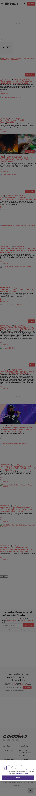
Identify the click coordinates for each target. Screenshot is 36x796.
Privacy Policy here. (22, 774)
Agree (18, 777)
